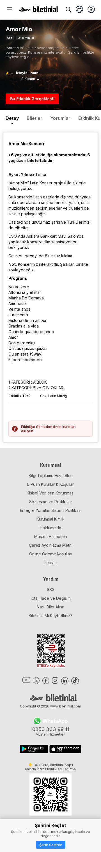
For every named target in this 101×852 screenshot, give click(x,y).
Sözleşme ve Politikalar (50, 501)
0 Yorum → (30, 79)
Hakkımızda (50, 527)
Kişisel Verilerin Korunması (50, 493)
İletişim (50, 562)
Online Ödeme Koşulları (50, 553)
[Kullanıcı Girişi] (91, 10)
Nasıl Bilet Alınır (50, 606)
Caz (9, 37)
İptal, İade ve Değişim (51, 598)
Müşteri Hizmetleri (50, 536)
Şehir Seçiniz (50, 844)
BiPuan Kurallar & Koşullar (50, 484)
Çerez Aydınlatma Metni (50, 545)
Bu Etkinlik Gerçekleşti (32, 98)
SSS (50, 589)
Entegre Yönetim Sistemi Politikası (50, 510)
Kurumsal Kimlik (50, 519)
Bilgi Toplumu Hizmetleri (51, 475)
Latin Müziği (26, 37)
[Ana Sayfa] (38, 10)
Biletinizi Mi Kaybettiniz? (50, 615)
